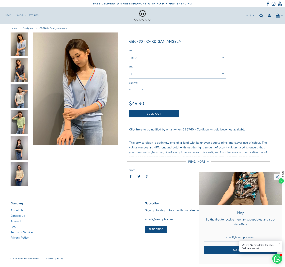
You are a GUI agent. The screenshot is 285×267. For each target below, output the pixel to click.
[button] (249, 15)
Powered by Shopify (54, 258)
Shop (19, 15)
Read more (197, 162)
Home (14, 28)
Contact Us (18, 216)
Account (16, 221)
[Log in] (269, 15)
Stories (34, 15)
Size (131, 67)
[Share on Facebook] (131, 176)
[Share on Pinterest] (147, 176)
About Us (17, 210)
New (8, 15)
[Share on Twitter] (139, 176)
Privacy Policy (20, 238)
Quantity (133, 83)
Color (132, 50)
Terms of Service (22, 232)
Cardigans (28, 28)
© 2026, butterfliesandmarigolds (25, 258)
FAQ (13, 227)
